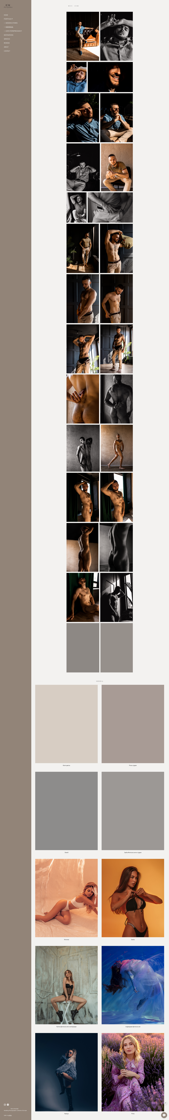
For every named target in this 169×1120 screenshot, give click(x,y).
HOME (6, 15)
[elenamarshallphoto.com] (8, 6)
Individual (9, 27)
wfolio (10, 1115)
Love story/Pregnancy (14, 31)
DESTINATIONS (8, 35)
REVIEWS (7, 43)
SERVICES (7, 39)
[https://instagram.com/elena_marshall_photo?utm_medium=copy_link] (5, 1104)
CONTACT (7, 51)
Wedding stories (12, 23)
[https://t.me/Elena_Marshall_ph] (8, 1104)
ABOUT (6, 47)
